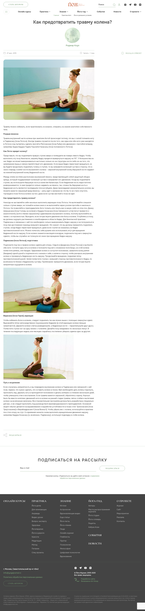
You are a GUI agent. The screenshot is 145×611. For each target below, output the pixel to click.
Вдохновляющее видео (70, 513)
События (101, 12)
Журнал (120, 506)
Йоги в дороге (38, 533)
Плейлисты (65, 537)
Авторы (91, 506)
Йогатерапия (37, 529)
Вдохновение (66, 556)
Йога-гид (81, 12)
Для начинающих (39, 509)
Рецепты (92, 523)
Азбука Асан (93, 527)
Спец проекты (38, 552)
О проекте (134, 12)
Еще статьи (65, 517)
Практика (44, 12)
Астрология (65, 509)
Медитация (36, 541)
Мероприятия (123, 513)
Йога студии (93, 515)
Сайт (119, 509)
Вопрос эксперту (39, 521)
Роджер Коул (72, 45)
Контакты (121, 521)
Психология (65, 545)
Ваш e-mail (24, 468)
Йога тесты (65, 521)
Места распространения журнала (99, 510)
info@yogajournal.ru (12, 573)
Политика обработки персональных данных (22, 577)
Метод (34, 545)
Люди (62, 529)
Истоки (63, 506)
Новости (117, 12)
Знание (62, 12)
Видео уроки (37, 517)
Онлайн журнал (67, 533)
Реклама (120, 517)
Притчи (63, 541)
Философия (65, 548)
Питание (35, 548)
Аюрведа (36, 513)
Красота (35, 537)
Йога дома (36, 506)
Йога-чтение (65, 525)
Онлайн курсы (24, 12)
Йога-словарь (94, 519)
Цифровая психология (70, 552)
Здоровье (36, 525)
